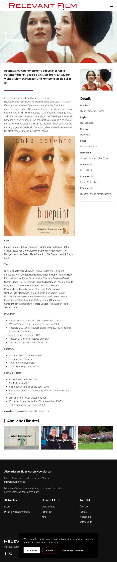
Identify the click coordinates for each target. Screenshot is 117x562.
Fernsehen (47, 511)
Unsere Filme (48, 506)
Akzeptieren (32, 550)
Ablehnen (50, 550)
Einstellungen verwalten (72, 550)
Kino (7, 33)
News (7, 506)
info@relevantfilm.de (14, 481)
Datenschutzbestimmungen (25, 492)
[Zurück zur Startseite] (43, 5)
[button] (111, 5)
